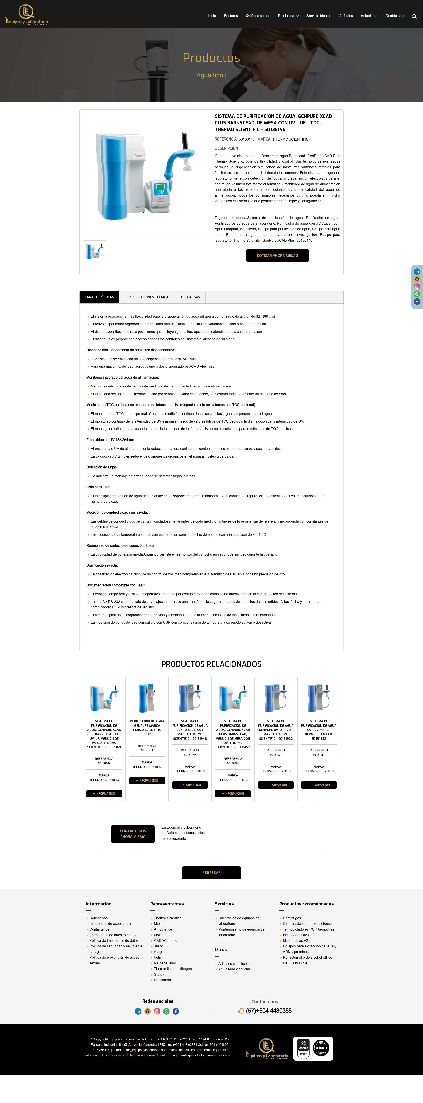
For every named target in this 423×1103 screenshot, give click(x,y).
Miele (158, 923)
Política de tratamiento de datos (114, 940)
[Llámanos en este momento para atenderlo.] (417, 278)
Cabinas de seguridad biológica (308, 923)
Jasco (158, 946)
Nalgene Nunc (165, 963)
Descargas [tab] (190, 297)
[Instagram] (417, 286)
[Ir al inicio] (26, 15)
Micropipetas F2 (295, 940)
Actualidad (369, 15)
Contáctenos (395, 15)
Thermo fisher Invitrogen (173, 968)
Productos (286, 15)
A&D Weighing (165, 940)
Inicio (212, 15)
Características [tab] (99, 297)
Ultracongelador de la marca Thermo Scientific (135, 1055)
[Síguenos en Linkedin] (417, 271)
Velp (157, 957)
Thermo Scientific (167, 918)
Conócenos (98, 918)
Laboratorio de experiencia (110, 923)
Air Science (163, 929)
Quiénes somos (258, 15)
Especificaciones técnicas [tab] (147, 297)
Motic (158, 935)
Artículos (346, 15)
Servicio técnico (318, 15)
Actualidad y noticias (234, 969)
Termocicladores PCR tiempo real (309, 929)
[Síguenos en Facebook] (417, 301)
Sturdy (159, 974)
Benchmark (163, 980)
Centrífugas (292, 918)
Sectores (231, 15)
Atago (158, 951)
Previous (77, 177)
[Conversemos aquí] (417, 293)
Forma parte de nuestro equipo (113, 935)
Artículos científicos (233, 963)
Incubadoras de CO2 (299, 935)
